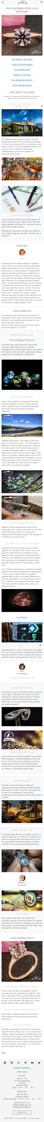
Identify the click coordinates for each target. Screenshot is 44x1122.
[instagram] (12, 1063)
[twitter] (39, 1063)
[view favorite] (41, 2)
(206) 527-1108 (22, 1078)
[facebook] (5, 1063)
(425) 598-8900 (22, 1094)
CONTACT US (22, 1112)
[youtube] (32, 1063)
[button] (3, 35)
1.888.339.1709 (19, 1102)
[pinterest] (19, 1063)
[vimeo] (25, 1063)
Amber (22, 258)
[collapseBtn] (2, 2)
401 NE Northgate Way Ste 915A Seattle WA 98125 (22, 1083)
